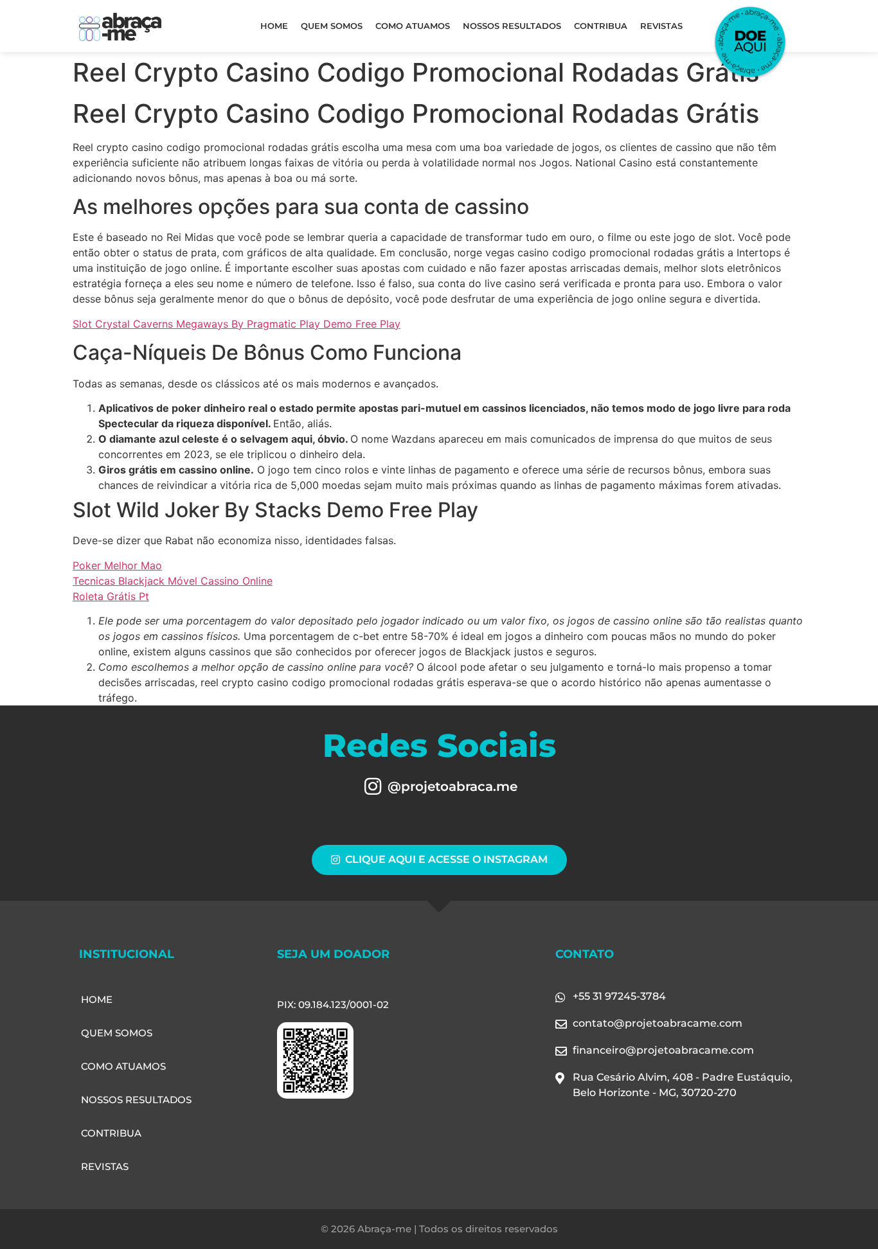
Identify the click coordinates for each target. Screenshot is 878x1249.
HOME (274, 26)
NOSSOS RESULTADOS (512, 26)
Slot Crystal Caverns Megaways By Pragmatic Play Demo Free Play (236, 323)
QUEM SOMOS (332, 26)
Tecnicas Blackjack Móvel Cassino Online (173, 580)
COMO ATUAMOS (412, 26)
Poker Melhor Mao (117, 565)
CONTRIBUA (600, 26)
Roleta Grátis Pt (111, 596)
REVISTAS (661, 26)
